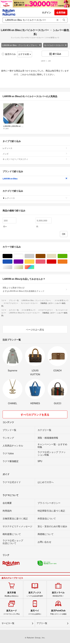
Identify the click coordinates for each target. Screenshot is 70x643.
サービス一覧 (8, 623)
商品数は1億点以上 (12, 594)
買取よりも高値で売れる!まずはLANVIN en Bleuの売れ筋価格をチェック (23, 289)
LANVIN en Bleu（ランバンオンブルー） (20, 45)
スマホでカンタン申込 (11, 612)
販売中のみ (10, 54)
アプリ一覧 (42, 623)
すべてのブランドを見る (35, 414)
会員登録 (60, 12)
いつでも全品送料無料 (35, 594)
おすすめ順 (24, 54)
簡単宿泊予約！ (58, 594)
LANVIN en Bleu (10, 178)
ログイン (46, 12)
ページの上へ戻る (35, 329)
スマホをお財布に (34, 612)
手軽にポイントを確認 (58, 612)
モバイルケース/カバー (54, 45)
